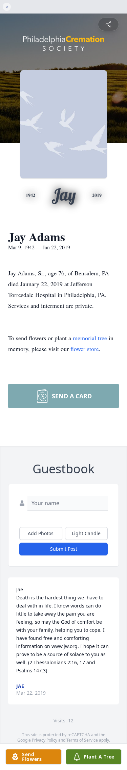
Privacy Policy (44, 740)
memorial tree (90, 338)
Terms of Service (82, 740)
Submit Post (63, 549)
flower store (84, 349)
